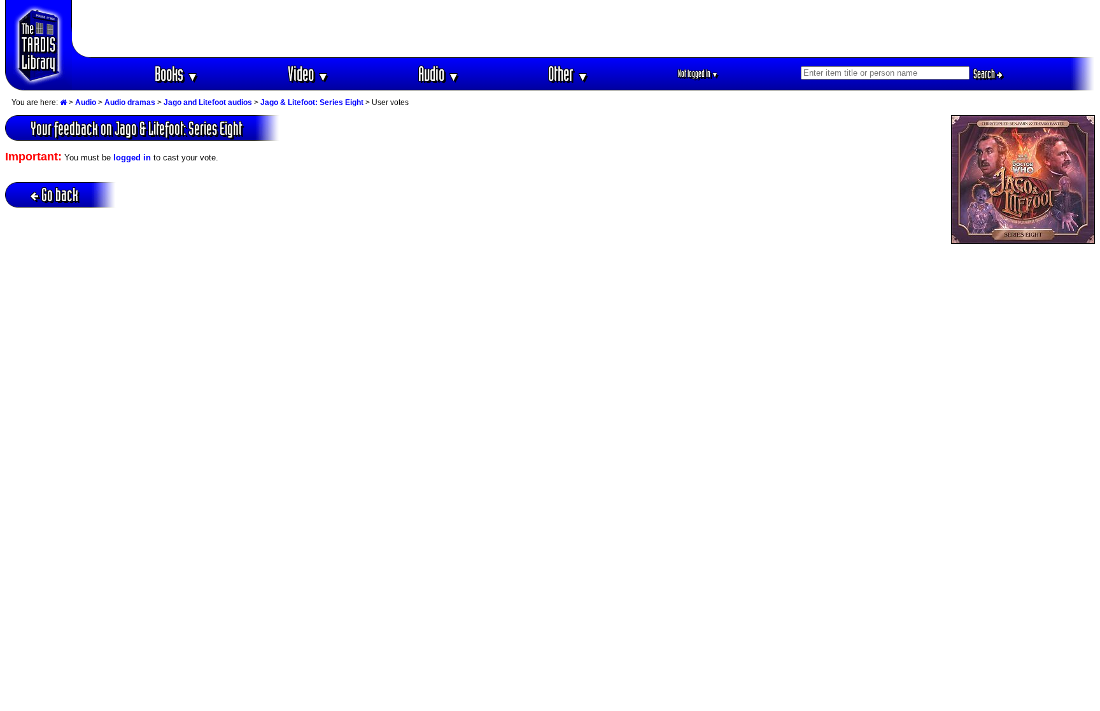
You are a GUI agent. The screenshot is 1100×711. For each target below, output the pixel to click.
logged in (132, 157)
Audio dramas (129, 102)
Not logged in (698, 73)
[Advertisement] (583, 28)
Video (308, 73)
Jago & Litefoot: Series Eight (311, 102)
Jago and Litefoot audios (208, 102)
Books (177, 73)
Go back (59, 194)
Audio (439, 73)
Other (568, 73)
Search (985, 74)
